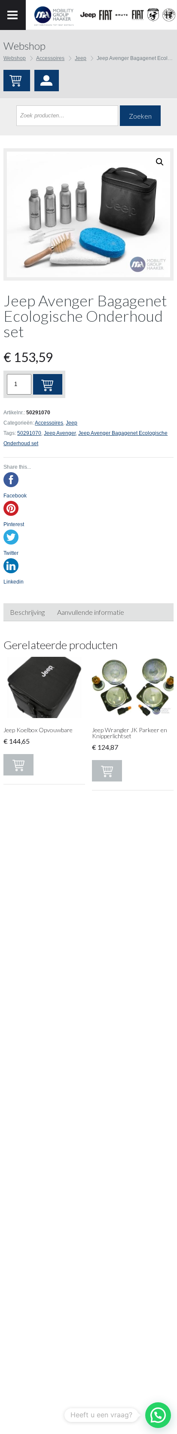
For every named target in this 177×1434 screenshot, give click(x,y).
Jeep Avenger (60, 433)
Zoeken (140, 116)
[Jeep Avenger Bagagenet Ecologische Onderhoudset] (88, 214)
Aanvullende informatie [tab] (90, 612)
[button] (158, 1415)
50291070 (29, 433)
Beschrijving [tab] (27, 612)
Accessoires (50, 58)
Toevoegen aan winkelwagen (47, 384)
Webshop (14, 58)
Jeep (80, 58)
